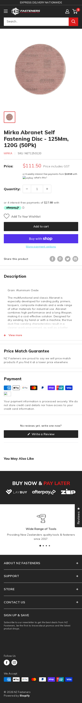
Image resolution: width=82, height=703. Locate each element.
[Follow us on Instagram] (14, 662)
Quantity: (12, 189)
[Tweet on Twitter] (68, 259)
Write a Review (49, 435)
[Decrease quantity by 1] (27, 189)
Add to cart (41, 226)
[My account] (67, 11)
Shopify (25, 695)
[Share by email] (75, 259)
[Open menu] (6, 11)
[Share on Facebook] (52, 259)
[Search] (73, 21)
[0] (75, 11)
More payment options (41, 246)
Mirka (8, 153)
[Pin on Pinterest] (60, 259)
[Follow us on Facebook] (7, 662)
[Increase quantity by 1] (47, 189)
